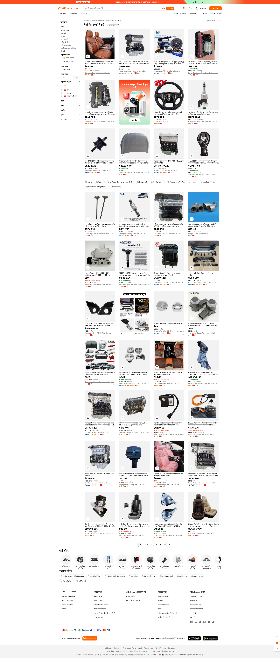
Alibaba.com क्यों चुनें (68, 596)
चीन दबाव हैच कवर (116, 187)
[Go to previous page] (134, 544)
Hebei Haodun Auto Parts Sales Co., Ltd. (132, 383)
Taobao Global (149, 648)
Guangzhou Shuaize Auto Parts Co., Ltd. (201, 333)
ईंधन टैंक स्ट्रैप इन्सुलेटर (150, 576)
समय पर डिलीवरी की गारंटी (101, 605)
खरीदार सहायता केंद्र (163, 596)
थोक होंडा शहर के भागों (167, 576)
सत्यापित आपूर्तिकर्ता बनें (196, 609)
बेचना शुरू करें (194, 600)
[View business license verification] (160, 655)
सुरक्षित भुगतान (98, 596)
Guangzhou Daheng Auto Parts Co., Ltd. (167, 234)
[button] (163, 8)
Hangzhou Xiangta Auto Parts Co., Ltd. (97, 73)
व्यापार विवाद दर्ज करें (163, 605)
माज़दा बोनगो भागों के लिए (208, 182)
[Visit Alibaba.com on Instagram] (204, 622)
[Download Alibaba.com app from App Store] (194, 638)
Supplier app (149, 638)
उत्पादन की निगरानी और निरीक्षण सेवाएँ (104, 613)
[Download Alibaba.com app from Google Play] (210, 638)
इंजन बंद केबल (134, 576)
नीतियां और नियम (98, 617)
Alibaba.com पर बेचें (196, 596)
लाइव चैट (160, 600)
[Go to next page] (169, 544)
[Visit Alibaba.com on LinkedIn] (195, 622)
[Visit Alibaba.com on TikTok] (213, 622)
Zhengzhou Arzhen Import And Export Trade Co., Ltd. (203, 174)
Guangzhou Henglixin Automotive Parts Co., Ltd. (134, 284)
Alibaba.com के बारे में (69, 592)
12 (165, 544)
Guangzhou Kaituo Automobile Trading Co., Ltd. (100, 284)
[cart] (190, 9)
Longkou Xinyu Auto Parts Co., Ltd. (200, 234)
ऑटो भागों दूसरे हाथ (67, 581)
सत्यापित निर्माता (130, 596)
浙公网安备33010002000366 (175, 655)
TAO (157, 648)
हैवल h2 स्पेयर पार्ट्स (198, 576)
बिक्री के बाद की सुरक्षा (100, 609)
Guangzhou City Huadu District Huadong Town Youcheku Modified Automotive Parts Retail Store (100, 121)
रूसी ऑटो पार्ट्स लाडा (95, 576)
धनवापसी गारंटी (98, 600)
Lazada (140, 648)
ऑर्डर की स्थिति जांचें (195, 605)
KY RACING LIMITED (161, 121)
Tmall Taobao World (129, 648)
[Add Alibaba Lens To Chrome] (89, 638)
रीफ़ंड (159, 609)
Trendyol (163, 648)
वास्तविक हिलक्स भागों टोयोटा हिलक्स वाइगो (73, 576)
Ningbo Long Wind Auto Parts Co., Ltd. (167, 71)
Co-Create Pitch (68, 600)
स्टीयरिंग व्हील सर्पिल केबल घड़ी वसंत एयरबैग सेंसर (121, 182)
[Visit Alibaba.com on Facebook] (191, 622)
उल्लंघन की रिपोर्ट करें (164, 617)
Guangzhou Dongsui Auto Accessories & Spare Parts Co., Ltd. (203, 282)
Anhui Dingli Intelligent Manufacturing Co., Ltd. (100, 234)
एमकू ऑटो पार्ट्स (183, 576)
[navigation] (70, 282)
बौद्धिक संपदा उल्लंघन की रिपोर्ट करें (167, 613)
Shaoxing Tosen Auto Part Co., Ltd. (165, 170)
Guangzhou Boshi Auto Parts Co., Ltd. (97, 170)
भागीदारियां (193, 613)
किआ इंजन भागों (143, 182)
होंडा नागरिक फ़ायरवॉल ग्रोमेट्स (177, 182)
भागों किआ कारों (82, 581)
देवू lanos (100, 182)
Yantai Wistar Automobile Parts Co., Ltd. (132, 71)
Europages (171, 648)
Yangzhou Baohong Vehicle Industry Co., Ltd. (134, 172)
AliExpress (108, 648)
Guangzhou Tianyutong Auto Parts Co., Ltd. (202, 121)
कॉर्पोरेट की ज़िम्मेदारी (67, 605)
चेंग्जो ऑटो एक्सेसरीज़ (158, 182)
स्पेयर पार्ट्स (193, 182)
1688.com (117, 648)
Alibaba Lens (71, 638)
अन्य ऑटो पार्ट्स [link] (116, 21)
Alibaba (86, 21)
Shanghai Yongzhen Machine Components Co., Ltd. (169, 331)
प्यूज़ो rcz (89, 182)
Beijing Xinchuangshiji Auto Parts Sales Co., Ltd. (203, 73)
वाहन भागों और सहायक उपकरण (100, 21)
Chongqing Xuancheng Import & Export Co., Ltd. (169, 282)
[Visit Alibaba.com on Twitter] (200, 622)
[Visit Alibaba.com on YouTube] (209, 622)
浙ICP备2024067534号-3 (195, 655)
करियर (64, 609)
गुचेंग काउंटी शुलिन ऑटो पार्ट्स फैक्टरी (96, 187)
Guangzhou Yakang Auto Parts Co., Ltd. (132, 234)
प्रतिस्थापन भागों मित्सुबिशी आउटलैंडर (116, 576)
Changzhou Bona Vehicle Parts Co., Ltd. (98, 333)
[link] (277, 637)
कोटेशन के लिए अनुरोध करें (133, 600)
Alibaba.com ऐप (161, 638)
